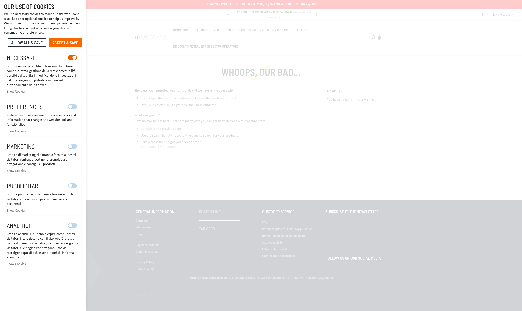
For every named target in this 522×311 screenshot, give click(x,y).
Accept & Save (65, 42)
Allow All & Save (27, 42)
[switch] (72, 57)
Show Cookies (16, 91)
